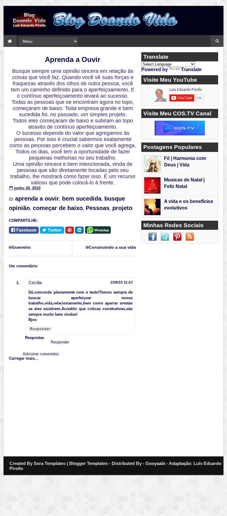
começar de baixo (58, 208)
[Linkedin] (79, 230)
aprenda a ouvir (37, 198)
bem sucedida (81, 198)
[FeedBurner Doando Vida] (190, 236)
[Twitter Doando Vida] (165, 236)
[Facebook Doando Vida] (152, 236)
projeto (122, 208)
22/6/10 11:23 (122, 282)
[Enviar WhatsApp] (99, 229)
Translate (191, 69)
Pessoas (97, 208)
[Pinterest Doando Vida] (177, 236)
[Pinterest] (69, 230)
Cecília (35, 282)
